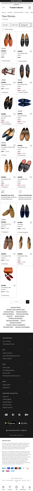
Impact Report (7, 402)
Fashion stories (7, 407)
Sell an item (6, 373)
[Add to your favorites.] (14, 51)
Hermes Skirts (19, 316)
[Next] (21, 302)
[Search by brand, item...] (3, 7)
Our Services (7, 338)
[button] (29, 7)
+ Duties (6, 89)
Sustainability (7, 399)
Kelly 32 (9, 316)
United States (18, 480)
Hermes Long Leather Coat (15, 309)
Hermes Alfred (15, 307)
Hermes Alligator (8, 314)
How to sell (6, 367)
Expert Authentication (25, 195)
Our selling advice (8, 370)
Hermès (9, 12)
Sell (4, 364)
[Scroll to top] (27, 302)
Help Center (6, 385)
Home (3, 12)
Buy (4, 350)
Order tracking (7, 353)
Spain (28, 480)
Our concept (7, 341)
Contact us (6, 387)
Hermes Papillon (21, 312)
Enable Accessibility (16, 1)
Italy (16, 481)
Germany (24, 480)
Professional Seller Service (11, 376)
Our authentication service (11, 356)
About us (5, 396)
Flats (27, 12)
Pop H (23, 320)
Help (4, 381)
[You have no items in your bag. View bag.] (29, 7)
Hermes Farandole (12, 320)
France (3, 480)
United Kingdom (10, 480)
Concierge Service (8, 344)
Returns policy (7, 358)
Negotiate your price (7, 195)
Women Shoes (18, 12)
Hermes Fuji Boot (15, 323)
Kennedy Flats (8, 327)
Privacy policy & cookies (15, 435)
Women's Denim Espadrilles (15, 325)
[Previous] (12, 302)
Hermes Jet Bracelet (15, 318)
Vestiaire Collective (10, 393)
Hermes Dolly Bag (22, 314)
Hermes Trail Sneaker (22, 327)
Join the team (7, 405)
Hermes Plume (9, 312)
